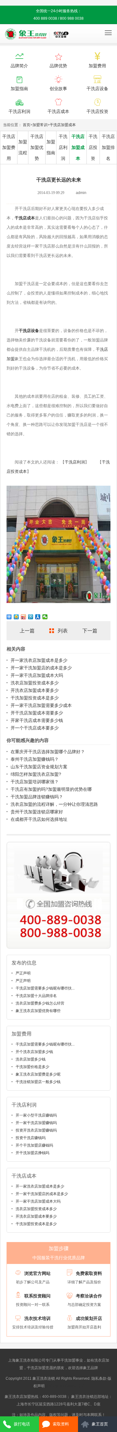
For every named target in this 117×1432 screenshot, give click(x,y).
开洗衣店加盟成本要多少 (35, 690)
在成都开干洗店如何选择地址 (39, 819)
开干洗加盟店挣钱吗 (32, 1153)
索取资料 (61, 1424)
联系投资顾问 (37, 1295)
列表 (63, 630)
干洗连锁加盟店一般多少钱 (38, 1082)
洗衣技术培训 (37, 1318)
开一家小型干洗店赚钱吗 (36, 1115)
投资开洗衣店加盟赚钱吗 (36, 1130)
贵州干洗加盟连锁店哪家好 (37, 811)
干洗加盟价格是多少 (32, 1067)
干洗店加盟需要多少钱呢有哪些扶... (45, 988)
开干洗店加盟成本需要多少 (37, 712)
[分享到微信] (45, 616)
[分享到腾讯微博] (30, 616)
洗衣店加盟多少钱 (31, 1059)
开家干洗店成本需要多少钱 (37, 720)
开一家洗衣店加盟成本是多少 (39, 660)
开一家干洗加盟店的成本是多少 (41, 667)
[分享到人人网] (38, 616)
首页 (26, 125)
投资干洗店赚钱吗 (31, 1138)
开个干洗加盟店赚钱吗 (34, 1145)
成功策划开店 (89, 1318)
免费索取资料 (89, 1273)
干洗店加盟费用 (8, 147)
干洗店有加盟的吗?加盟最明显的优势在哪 (51, 789)
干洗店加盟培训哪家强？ (35, 781)
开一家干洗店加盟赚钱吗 (36, 1123)
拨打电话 (22, 1424)
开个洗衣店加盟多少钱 (34, 1052)
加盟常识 (39, 125)
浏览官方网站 (37, 1273)
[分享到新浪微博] (23, 616)
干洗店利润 (63, 147)
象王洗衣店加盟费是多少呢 (38, 1074)
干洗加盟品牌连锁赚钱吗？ (37, 796)
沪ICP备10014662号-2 (65, 1386)
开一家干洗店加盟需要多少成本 (41, 705)
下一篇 (89, 630)
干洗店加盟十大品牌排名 (36, 996)
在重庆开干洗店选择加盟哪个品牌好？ (48, 751)
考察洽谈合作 (89, 1295)
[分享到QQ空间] (16, 616)
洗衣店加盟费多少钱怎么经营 (40, 1003)
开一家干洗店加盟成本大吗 (37, 675)
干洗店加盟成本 (63, 125)
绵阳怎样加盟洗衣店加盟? (36, 774)
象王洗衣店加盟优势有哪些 (38, 1011)
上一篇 (27, 630)
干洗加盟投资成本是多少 (35, 697)
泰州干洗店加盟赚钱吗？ (35, 759)
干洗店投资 (93, 147)
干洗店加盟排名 (108, 147)
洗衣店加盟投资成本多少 (35, 682)
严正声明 (23, 973)
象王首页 (100, 1424)
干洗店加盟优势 (36, 147)
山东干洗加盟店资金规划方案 (39, 766)
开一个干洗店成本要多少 (35, 727)
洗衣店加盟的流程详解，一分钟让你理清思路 (54, 804)
